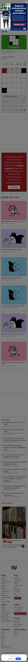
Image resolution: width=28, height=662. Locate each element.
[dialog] (14, 331)
